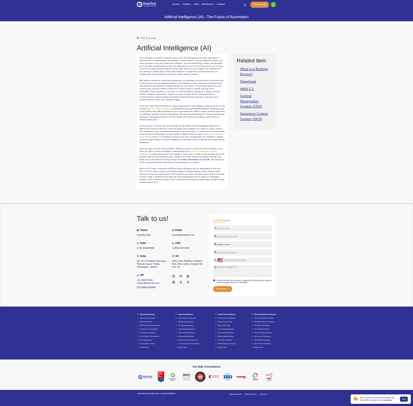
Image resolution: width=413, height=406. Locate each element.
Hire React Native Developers (264, 322)
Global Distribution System (227, 343)
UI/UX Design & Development (150, 325)
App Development (185, 314)
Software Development (147, 318)
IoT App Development (185, 325)
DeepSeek (248, 81)
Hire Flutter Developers (262, 325)
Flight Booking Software (226, 336)
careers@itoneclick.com (148, 283)
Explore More (144, 347)
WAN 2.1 (247, 89)
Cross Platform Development (149, 336)
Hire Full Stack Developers (263, 333)
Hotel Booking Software (226, 333)
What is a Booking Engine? (254, 71)
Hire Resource (208, 4)
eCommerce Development (149, 329)
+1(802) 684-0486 (180, 248)
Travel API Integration (225, 340)
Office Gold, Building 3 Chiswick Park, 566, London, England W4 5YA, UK (187, 264)
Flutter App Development (186, 333)
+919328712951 (145, 280)
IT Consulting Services (147, 343)
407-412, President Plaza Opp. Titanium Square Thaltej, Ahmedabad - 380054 (151, 264)
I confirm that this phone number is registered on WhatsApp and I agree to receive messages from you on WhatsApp (244, 281)
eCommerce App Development (188, 343)
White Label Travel (224, 325)
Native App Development (186, 329)
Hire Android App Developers (264, 318)
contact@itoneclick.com (183, 235)
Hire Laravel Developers (262, 336)
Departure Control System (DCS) (254, 116)
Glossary (152, 38)
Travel (196, 4)
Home (142, 38)
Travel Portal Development (227, 318)
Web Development (147, 314)
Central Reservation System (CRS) (251, 101)
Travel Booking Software (226, 329)
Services (176, 4)
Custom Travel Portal (225, 322)
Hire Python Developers (262, 340)
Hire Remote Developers (262, 343)
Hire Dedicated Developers (265, 314)
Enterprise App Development (188, 340)
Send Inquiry (221, 289)
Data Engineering (146, 340)
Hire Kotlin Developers (261, 329)
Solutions (187, 4)
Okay (404, 399)
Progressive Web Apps (186, 336)
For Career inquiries (146, 287)
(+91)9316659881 (145, 248)
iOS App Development (185, 322)
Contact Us (257, 4)
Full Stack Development (148, 333)
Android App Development (187, 318)
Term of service (235, 394)
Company (221, 4)
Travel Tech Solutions (226, 314)
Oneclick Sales (144, 235)
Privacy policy (251, 394)
